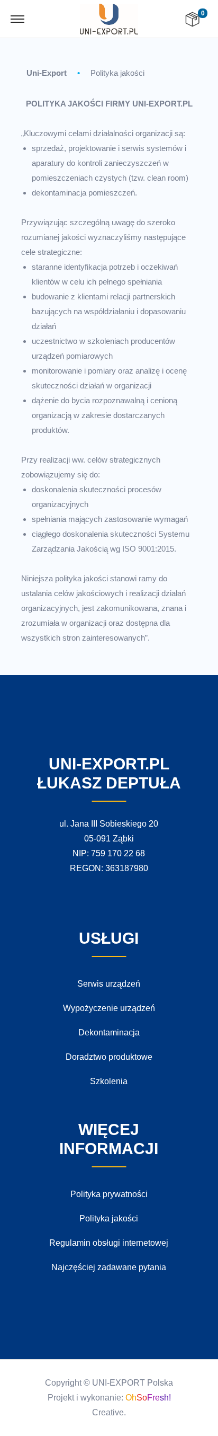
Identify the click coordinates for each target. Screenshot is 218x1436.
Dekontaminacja (109, 1032)
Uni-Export (46, 72)
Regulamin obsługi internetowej (108, 1242)
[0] (192, 19)
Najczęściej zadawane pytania (108, 1267)
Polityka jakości (117, 72)
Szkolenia (109, 1081)
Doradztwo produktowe (109, 1056)
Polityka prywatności (109, 1194)
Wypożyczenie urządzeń (109, 1008)
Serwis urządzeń (108, 983)
